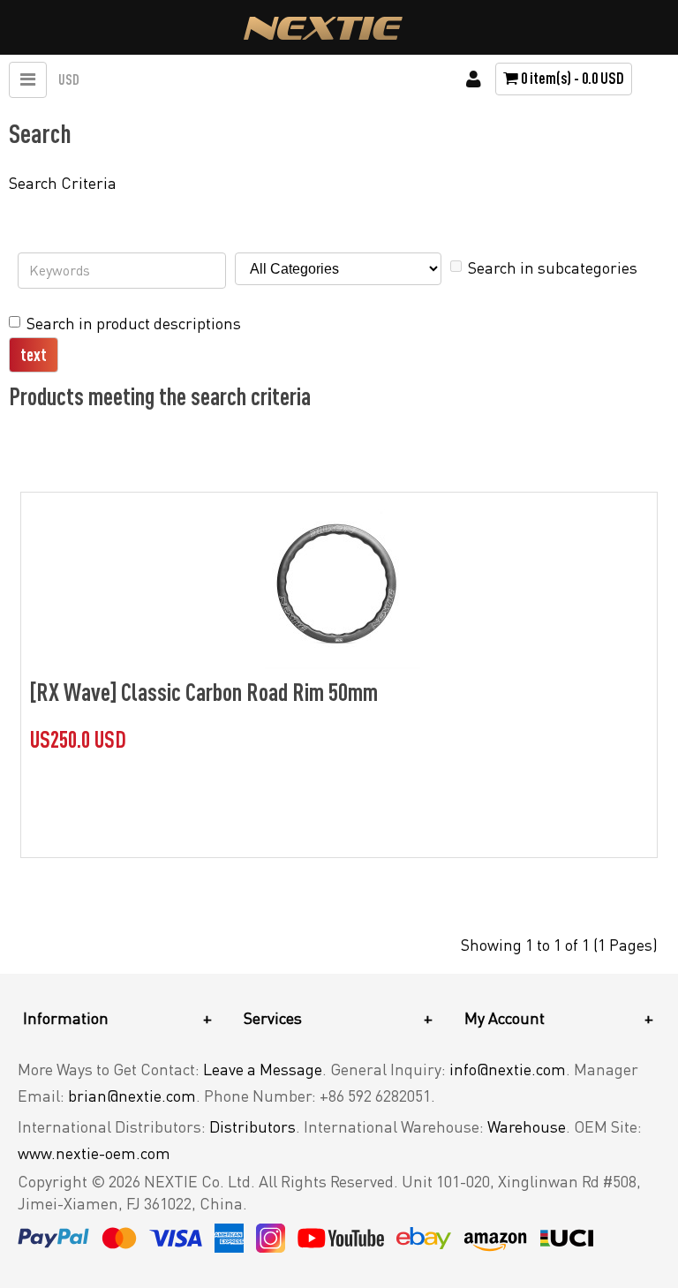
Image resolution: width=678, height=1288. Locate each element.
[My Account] (473, 79)
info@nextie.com (507, 1069)
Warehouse (526, 1126)
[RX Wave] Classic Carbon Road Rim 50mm (204, 691)
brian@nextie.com (132, 1095)
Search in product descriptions (133, 323)
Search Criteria (63, 182)
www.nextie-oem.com (94, 1153)
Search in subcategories (552, 267)
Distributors (252, 1126)
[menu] (28, 80)
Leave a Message (262, 1069)
